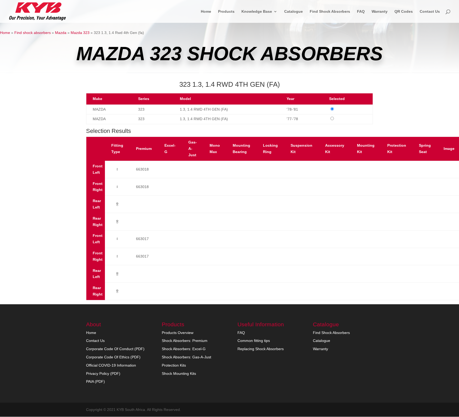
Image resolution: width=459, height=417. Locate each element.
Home (206, 12)
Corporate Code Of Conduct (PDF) (115, 349)
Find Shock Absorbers (330, 12)
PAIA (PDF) (95, 381)
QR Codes (403, 12)
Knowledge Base (256, 12)
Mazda (60, 33)
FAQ (361, 12)
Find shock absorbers (32, 33)
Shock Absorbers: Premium (184, 340)
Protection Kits (174, 365)
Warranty (380, 12)
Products (226, 12)
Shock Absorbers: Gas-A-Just (186, 357)
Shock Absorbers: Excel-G (184, 349)
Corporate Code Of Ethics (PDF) (113, 357)
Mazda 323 (80, 33)
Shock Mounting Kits (179, 373)
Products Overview (177, 333)
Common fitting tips (253, 340)
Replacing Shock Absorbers (260, 349)
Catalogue (293, 12)
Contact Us (430, 12)
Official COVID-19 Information (111, 365)
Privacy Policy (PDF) (103, 373)
